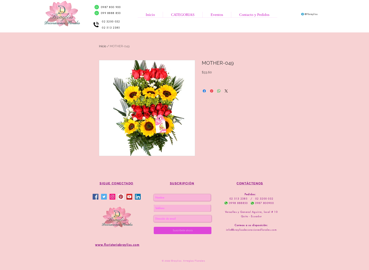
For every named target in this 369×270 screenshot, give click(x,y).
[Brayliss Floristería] (104, 197)
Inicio (102, 46)
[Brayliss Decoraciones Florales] (95, 197)
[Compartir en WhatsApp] (219, 91)
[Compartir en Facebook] (204, 91)
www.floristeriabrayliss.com (117, 245)
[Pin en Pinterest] (211, 91)
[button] (182, 14)
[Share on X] (226, 91)
